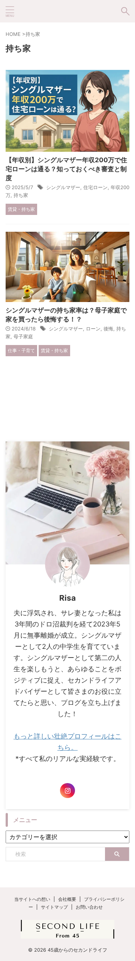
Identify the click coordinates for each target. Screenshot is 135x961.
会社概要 (67, 899)
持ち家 (21, 195)
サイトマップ (54, 907)
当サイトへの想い (32, 899)
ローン (93, 329)
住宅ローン (95, 187)
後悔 (108, 329)
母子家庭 (23, 336)
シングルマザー (63, 187)
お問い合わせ (89, 907)
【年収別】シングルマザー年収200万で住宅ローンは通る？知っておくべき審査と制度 (66, 169)
